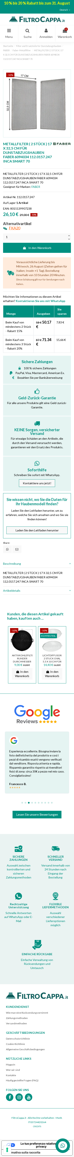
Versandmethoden (16, 1023)
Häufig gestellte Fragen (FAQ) (22, 1080)
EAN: (6, 208)
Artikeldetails (11, 590)
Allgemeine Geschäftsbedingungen (25, 1049)
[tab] (37, 564)
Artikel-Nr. (9, 197)
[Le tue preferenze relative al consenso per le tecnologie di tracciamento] (7, 1150)
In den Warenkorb (39, 248)
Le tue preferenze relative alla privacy (41, 1145)
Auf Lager (9, 202)
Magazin (10, 1064)
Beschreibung (12, 563)
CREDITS (37, 1126)
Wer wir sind (13, 1069)
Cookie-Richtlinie (15, 1043)
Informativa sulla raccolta (22, 1152)
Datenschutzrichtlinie (18, 1038)
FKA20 (14, 228)
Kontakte (11, 1075)
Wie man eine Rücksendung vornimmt (27, 1012)
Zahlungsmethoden (17, 1018)
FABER (35, 186)
